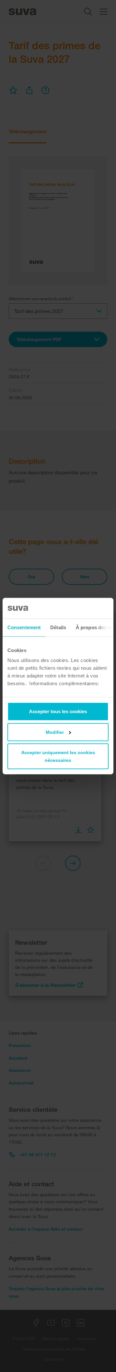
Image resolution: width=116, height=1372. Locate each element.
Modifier (55, 732)
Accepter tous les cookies (58, 711)
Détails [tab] (58, 627)
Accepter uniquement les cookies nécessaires (58, 756)
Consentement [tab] (24, 627)
